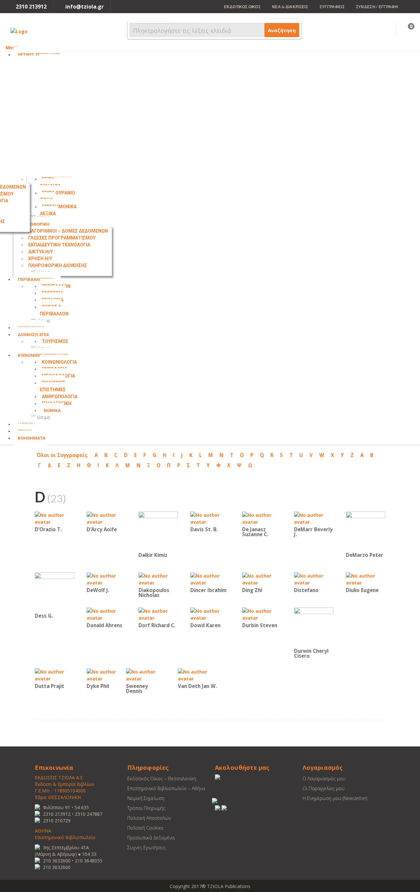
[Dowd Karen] (210, 614)
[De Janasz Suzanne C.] (262, 518)
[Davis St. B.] (210, 518)
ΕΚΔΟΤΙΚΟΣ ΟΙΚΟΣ (242, 6)
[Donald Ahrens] (106, 614)
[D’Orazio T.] (54, 518)
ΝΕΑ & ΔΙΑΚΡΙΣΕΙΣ (290, 6)
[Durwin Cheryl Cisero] (313, 627)
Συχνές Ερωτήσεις (146, 847)
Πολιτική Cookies (145, 828)
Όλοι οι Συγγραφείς (62, 455)
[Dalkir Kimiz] (158, 531)
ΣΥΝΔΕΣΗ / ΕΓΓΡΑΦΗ (377, 6)
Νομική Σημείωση (145, 798)
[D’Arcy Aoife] (106, 518)
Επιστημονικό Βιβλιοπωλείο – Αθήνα (166, 788)
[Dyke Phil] (106, 675)
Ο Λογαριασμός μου (324, 778)
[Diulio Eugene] (365, 579)
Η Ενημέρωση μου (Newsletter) (335, 798)
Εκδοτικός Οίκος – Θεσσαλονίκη (161, 778)
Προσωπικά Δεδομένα (151, 838)
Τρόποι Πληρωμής (146, 808)
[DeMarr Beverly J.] (313, 518)
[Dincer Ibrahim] (210, 579)
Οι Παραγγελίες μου (324, 788)
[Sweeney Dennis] (145, 675)
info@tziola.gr (84, 6)
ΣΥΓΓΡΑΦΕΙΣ (332, 6)
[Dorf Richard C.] (158, 614)
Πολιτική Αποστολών (149, 818)
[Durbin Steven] (262, 614)
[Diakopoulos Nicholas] (158, 579)
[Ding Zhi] (262, 579)
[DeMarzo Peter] (365, 531)
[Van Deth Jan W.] (197, 675)
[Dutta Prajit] (54, 675)
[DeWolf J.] (106, 579)
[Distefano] (313, 579)
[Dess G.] (54, 591)
